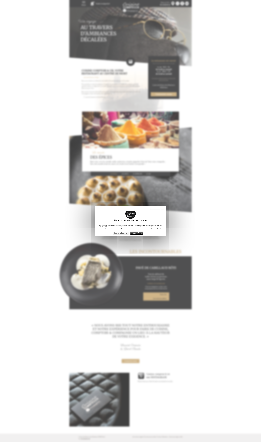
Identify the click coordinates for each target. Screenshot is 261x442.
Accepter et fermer (137, 233)
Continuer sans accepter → (157, 209)
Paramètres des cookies (120, 233)
